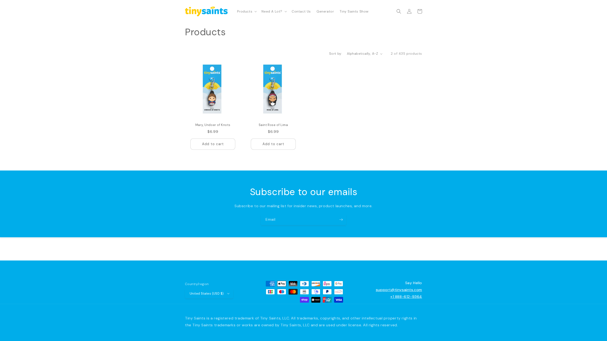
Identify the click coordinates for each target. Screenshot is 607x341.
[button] (246, 11)
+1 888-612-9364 (406, 296)
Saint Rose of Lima (273, 125)
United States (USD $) (207, 294)
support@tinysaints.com (399, 289)
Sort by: (335, 53)
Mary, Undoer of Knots (212, 125)
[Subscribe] (341, 219)
